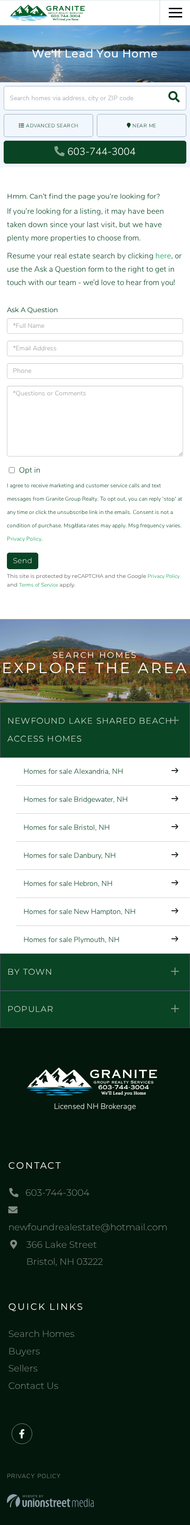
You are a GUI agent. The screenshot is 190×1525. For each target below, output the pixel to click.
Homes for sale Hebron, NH (68, 884)
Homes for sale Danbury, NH (70, 856)
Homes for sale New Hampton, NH (80, 912)
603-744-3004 (101, 152)
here (163, 256)
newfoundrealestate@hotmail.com (87, 1227)
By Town (30, 972)
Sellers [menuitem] (23, 1368)
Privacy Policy (24, 539)
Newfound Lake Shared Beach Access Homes (89, 730)
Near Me (144, 125)
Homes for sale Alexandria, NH (73, 771)
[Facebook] (22, 1434)
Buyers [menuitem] (24, 1351)
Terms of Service (38, 584)
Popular (30, 1009)
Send (22, 560)
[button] (174, 98)
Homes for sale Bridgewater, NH (76, 799)
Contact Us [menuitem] (33, 1385)
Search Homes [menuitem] (41, 1333)
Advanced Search (52, 125)
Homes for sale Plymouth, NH (71, 940)
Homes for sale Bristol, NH (67, 827)
